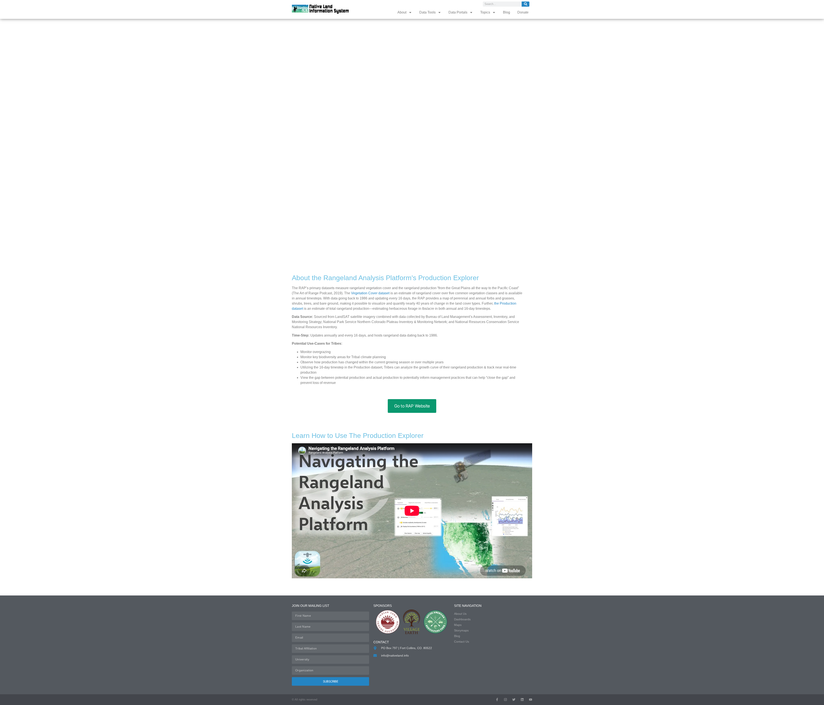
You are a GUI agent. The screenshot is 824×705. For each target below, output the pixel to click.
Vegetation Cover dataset (370, 293)
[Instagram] (505, 699)
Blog (506, 12)
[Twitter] (513, 699)
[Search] (525, 4)
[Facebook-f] (497, 699)
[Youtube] (530, 699)
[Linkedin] (522, 699)
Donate (523, 12)
